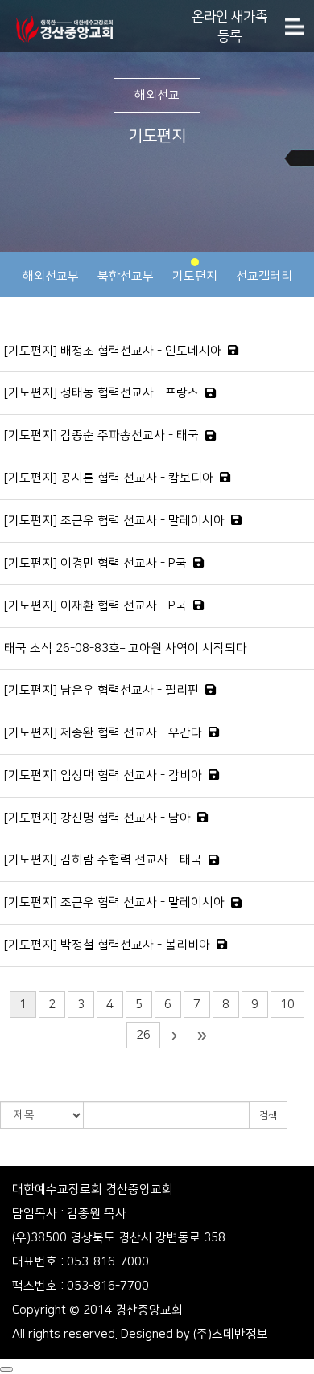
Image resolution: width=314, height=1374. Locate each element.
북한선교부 (125, 276)
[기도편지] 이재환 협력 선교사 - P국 (95, 606)
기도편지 (194, 276)
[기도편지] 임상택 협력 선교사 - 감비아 (103, 775)
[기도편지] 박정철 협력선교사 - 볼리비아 (107, 945)
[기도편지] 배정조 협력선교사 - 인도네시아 (112, 351)
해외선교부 (51, 276)
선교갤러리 (264, 276)
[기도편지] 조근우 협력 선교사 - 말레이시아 (114, 520)
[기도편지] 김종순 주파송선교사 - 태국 (101, 435)
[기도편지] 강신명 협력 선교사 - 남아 (97, 818)
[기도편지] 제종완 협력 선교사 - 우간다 (103, 733)
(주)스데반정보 (230, 1334)
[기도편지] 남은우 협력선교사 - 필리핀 (101, 690)
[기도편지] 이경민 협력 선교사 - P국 (95, 563)
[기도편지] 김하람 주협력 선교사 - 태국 (103, 860)
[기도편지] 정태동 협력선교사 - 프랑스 (101, 393)
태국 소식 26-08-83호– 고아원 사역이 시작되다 (125, 648)
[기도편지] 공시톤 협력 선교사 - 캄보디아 (108, 478)
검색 (268, 1115)
